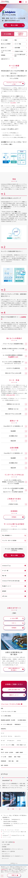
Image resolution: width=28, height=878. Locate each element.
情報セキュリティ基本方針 (8, 851)
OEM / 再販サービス (21, 744)
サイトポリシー (6, 853)
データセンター (10, 740)
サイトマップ (5, 858)
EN (22, 1)
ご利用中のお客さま (20, 34)
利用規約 (3, 55)
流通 (17, 761)
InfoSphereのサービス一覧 (17, 835)
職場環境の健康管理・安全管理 (8, 720)
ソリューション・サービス (13, 829)
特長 (16, 40)
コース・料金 (18, 44)
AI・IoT (3, 740)
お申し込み (4, 596)
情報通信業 (3, 761)
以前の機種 (17, 47)
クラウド (19, 740)
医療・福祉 (11, 761)
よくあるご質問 (6, 844)
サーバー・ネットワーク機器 (7, 744)
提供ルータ (3, 47)
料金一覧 (4, 575)
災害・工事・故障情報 (7, 842)
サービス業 (3, 756)
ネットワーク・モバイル (6, 736)
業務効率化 (3, 728)
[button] (9, 809)
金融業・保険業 (19, 752)
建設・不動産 (17, 756)
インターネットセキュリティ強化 (8, 711)
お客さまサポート (5, 59)
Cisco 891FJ (13, 102)
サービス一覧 (5, 570)
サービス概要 (4, 40)
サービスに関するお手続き (20, 55)
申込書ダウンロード (6, 586)
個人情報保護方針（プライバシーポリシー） (13, 849)
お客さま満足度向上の (14, 669)
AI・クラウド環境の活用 (6, 724)
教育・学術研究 (4, 765)
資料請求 (4, 591)
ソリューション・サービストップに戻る (10, 704)
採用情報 (4, 846)
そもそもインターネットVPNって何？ (13, 83)
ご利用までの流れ (19, 51)
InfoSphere (6, 835)
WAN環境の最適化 (22, 720)
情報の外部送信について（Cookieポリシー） (13, 856)
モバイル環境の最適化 (6, 715)
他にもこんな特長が (6, 44)
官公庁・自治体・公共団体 (7, 752)
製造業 (10, 756)
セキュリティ (18, 736)
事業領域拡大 (18, 724)
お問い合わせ (9, 395)
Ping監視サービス (13, 357)
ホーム (2, 829)
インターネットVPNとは (6, 51)
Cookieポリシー (4, 869)
